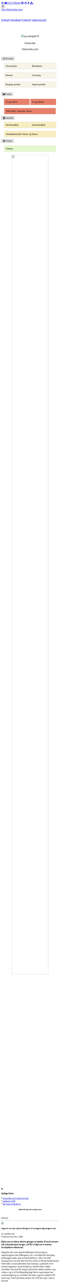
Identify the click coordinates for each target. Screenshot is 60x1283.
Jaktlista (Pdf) (9, 1201)
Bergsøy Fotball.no (12, 1204)
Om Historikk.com (12, 9)
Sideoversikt (39, 20)
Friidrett (26, 20)
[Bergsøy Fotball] (22, 3)
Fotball (5, 20)
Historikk (9, 58)
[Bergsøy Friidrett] (28, 3)
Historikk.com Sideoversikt (15, 1198)
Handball (15, 20)
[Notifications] (3, 6)
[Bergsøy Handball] (25, 3)
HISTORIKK (13, 3)
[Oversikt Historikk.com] (31, 3)
